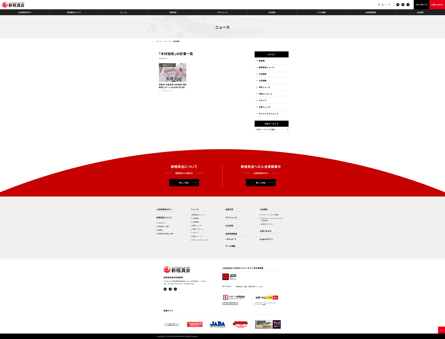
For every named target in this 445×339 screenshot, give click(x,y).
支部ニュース (264, 107)
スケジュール (222, 12)
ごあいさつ (162, 223)
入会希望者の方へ (25, 12)
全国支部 (173, 12)
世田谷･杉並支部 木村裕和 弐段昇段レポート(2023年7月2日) (172, 86)
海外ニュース (264, 87)
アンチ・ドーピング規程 (269, 215)
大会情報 (263, 80)
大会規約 (420, 12)
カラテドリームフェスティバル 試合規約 (271, 219)
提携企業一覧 (231, 239)
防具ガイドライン (267, 224)
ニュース (123, 12)
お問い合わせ (266, 231)
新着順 (262, 60)
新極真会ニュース (266, 67)
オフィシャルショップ (268, 113)
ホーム (158, 41)
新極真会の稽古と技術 (166, 233)
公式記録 (272, 12)
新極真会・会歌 (163, 226)
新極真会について (74, 12)
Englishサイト (266, 239)
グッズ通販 (321, 12)
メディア (262, 100)
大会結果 (263, 74)
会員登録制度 (371, 12)
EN (389, 4)
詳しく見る (184, 182)
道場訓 (160, 230)
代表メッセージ (265, 93)
